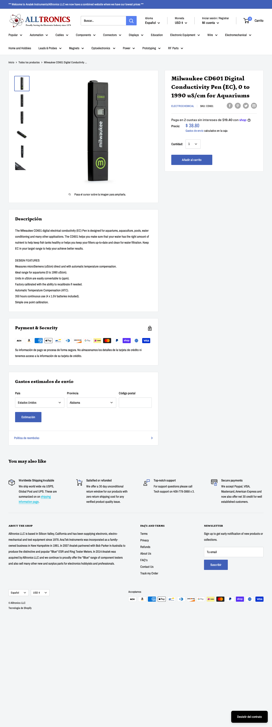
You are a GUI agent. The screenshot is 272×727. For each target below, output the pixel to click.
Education (157, 35)
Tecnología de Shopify (20, 608)
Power (126, 48)
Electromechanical (236, 35)
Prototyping (149, 48)
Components (83, 35)
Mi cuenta (209, 22)
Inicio (11, 62)
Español (15, 592)
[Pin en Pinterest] (238, 106)
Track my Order (149, 573)
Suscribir (215, 564)
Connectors (110, 35)
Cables (59, 35)
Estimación (28, 417)
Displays (134, 35)
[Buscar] (131, 20)
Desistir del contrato (249, 716)
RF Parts (173, 48)
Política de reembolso (26, 438)
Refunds (145, 547)
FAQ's (143, 560)
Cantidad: (177, 144)
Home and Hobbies (19, 48)
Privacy (144, 540)
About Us (145, 553)
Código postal (127, 393)
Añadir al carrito (191, 160)
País (17, 393)
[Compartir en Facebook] (230, 106)
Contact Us (146, 566)
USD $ (36, 592)
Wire (210, 35)
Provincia (72, 393)
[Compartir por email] (254, 106)
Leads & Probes (47, 48)
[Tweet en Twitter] (246, 106)
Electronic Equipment (182, 35)
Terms (143, 533)
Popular (13, 35)
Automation (36, 35)
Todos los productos (29, 62)
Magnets (74, 48)
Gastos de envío (195, 131)
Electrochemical (182, 106)
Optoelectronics (101, 48)
